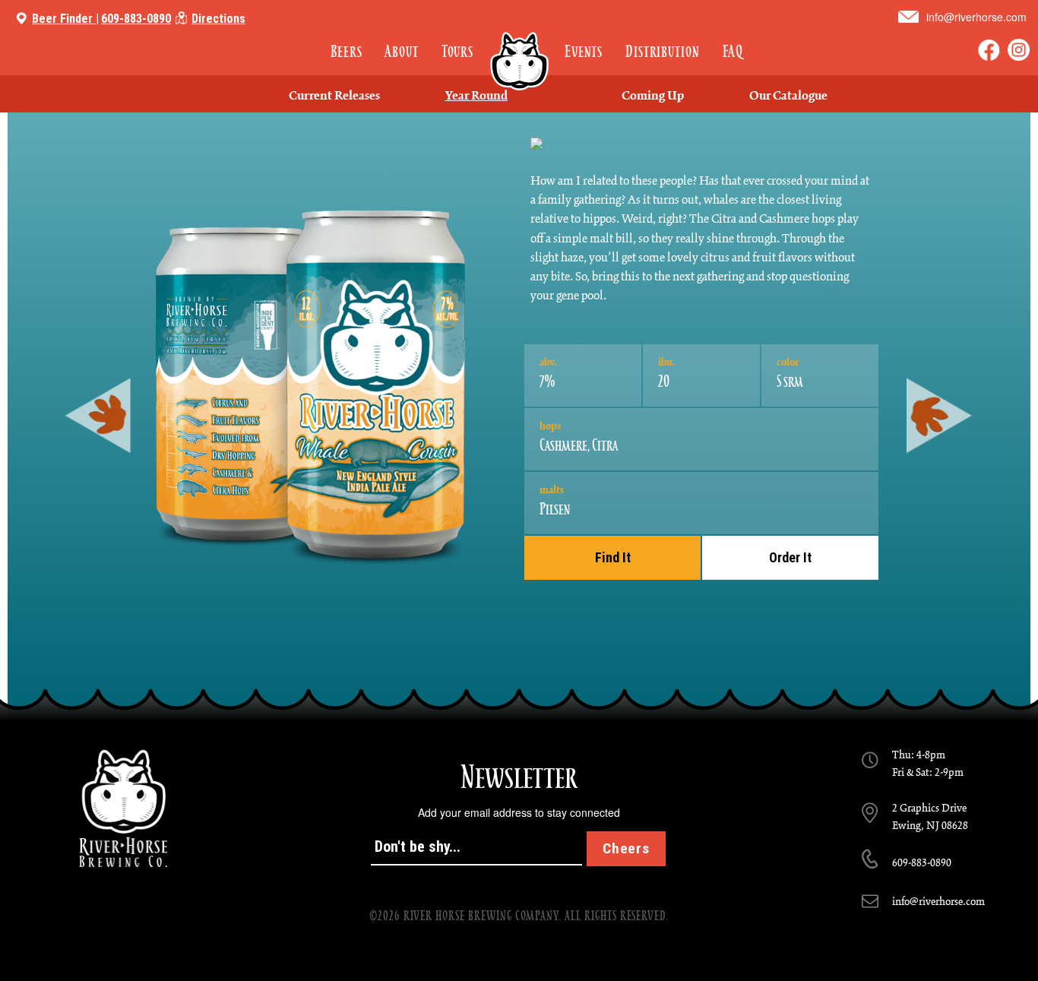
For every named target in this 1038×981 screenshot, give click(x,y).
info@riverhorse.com (976, 16)
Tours (457, 51)
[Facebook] (989, 50)
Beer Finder (62, 18)
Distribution (662, 51)
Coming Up (653, 96)
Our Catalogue (788, 96)
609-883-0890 (136, 18)
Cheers (626, 848)
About (401, 51)
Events (584, 51)
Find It (613, 557)
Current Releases (334, 96)
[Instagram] (1019, 50)
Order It (790, 557)
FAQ (733, 51)
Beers (346, 51)
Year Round (476, 96)
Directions (218, 18)
